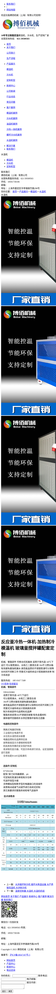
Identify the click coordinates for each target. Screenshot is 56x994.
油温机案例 (12, 124)
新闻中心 (11, 86)
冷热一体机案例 (14, 129)
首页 (9, 44)
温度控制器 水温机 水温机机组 (30, 891)
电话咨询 (11, 970)
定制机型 (11, 80)
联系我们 (11, 4)
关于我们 (11, 47)
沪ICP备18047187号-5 (20, 955)
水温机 (42, 191)
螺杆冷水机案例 (14, 135)
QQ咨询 (5, 684)
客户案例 (11, 107)
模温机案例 (12, 113)
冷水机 (10, 75)
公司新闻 (11, 91)
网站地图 (11, 10)
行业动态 (11, 96)
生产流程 (11, 58)
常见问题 (11, 102)
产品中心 (11, 963)
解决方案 (11, 146)
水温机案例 (12, 140)
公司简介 (11, 53)
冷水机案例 (12, 118)
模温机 (10, 69)
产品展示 (11, 64)
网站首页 (5, 896)
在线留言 (13, 684)
